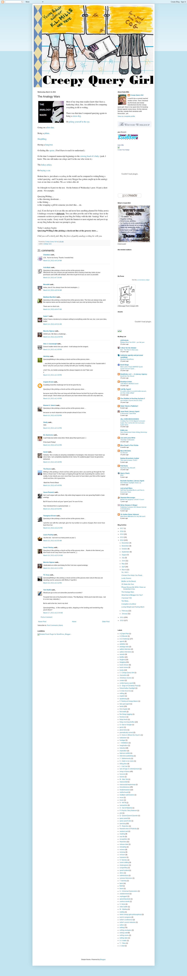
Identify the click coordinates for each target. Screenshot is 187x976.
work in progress (125, 917)
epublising (123, 699)
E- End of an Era (125, 691)
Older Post (105, 622)
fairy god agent (125, 704)
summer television (126, 878)
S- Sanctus (123, 860)
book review (124, 667)
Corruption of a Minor (128, 604)
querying (123, 823)
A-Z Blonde (123, 636)
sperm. (52, 150)
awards (122, 654)
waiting (122, 912)
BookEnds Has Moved (127, 376)
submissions (124, 875)
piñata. (47, 133)
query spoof (124, 818)
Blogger (102, 959)
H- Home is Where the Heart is (130, 735)
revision (122, 855)
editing (122, 693)
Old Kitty (46, 356)
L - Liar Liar (123, 766)
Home (74, 622)
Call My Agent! (125, 389)
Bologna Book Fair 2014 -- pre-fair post (132, 342)
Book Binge (124, 365)
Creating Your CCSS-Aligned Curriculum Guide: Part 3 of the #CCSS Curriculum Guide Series (132, 423)
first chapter (124, 709)
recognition (123, 839)
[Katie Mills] (119, 148)
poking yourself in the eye (79, 121)
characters (123, 675)
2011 (122, 617)
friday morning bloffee (127, 722)
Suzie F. (46, 316)
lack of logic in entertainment (129, 769)
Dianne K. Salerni (49, 405)
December (125, 543)
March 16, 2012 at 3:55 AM (52, 541)
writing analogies (125, 930)
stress (122, 873)
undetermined (124, 894)
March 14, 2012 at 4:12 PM (52, 428)
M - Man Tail (124, 779)
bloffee (122, 657)
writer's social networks (127, 922)
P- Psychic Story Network (128, 810)
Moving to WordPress (127, 359)
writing (122, 927)
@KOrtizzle (124, 340)
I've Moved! (123, 452)
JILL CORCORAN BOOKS (129, 419)
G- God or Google (126, 725)
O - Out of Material (126, 808)
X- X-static (123, 940)
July (123, 558)
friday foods (124, 719)
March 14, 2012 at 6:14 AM (52, 261)
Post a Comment (46, 617)
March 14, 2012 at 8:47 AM (52, 309)
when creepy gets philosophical (130, 914)
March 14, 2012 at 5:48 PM (52, 462)
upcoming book (125, 899)
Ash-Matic (47, 267)
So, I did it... (125, 572)
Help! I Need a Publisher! (129, 406)
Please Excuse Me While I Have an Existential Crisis (133, 588)
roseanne (123, 857)
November (125, 546)
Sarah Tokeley (48, 547)
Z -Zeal (122, 946)
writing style (124, 938)
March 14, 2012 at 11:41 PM (52, 528)
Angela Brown (48, 382)
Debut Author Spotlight (127, 688)
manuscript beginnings (127, 784)
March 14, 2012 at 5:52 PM (52, 509)
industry (122, 748)
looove (122, 777)
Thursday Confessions (127, 439)
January (125, 614)
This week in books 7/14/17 (128, 460)
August (124, 555)
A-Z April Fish (124, 634)
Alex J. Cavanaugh (50, 344)
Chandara (46, 255)
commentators (141, 280)
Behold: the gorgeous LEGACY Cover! (132, 499)
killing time (123, 764)
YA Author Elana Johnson (129, 514)
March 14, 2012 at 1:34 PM (52, 375)
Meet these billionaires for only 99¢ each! (132, 516)
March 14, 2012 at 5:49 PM (52, 485)
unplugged (123, 896)
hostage (122, 740)
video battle (124, 907)
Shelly (45, 422)
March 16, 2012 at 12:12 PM (53, 568)
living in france (125, 771)
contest (122, 680)
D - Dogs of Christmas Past (129, 686)
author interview (125, 649)
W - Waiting (123, 909)
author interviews (125, 652)
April (123, 567)
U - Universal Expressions (129, 891)
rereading (123, 847)
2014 (122, 534)
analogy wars (47, 244)
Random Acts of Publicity (128, 829)
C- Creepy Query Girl (127, 673)
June (124, 561)
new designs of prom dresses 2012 (131, 400)
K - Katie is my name (127, 761)
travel (121, 888)
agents (122, 641)
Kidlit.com (124, 430)
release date (124, 844)
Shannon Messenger (127, 498)
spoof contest (124, 870)
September (126, 552)
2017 (122, 528)
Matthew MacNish (49, 297)
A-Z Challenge (125, 639)
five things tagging (126, 714)
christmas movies (126, 678)
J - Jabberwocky (125, 758)
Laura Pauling (48, 535)
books (122, 670)
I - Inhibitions (124, 743)
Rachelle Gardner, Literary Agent (132, 481)
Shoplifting (42, 139)
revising (122, 852)
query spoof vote (125, 821)
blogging (123, 662)
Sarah (45, 452)
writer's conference (126, 920)
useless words (125, 901)
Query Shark (125, 473)
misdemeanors (125, 790)
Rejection (123, 842)
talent (121, 883)
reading (122, 834)
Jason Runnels (48, 492)
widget (147, 280)
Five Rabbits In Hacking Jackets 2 (132, 398)
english (122, 696)
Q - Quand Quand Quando (129, 816)
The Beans (47, 469)
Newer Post (42, 622)
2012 (122, 540)
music (122, 800)
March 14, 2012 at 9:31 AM (52, 324)
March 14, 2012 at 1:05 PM (52, 349)
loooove (122, 774)
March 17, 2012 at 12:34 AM (53, 613)
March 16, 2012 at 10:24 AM (53, 555)
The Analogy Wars (127, 592)
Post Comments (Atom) (55, 625)
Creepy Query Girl (136, 95)
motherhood (124, 792)
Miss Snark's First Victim (129, 445)
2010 (122, 620)
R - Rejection (124, 826)
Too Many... (125, 601)
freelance (123, 717)
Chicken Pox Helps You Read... (132, 575)
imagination (124, 745)
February (125, 611)
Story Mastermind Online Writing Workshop (133, 432)
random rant (124, 831)
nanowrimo (123, 805)
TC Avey (46, 575)
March (124, 570)
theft (121, 886)
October (125, 549)
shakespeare (124, 865)
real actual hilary (126, 488)
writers (122, 925)
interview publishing (126, 756)
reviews (122, 849)
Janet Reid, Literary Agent (129, 411)
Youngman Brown (49, 516)
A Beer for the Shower (128, 348)
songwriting (124, 868)
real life (122, 836)
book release (124, 665)
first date (50, 127)
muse (121, 797)
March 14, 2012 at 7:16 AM (52, 277)
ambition (123, 644)
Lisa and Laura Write (127, 438)
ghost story (123, 730)
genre (122, 727)
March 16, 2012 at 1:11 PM (52, 583)
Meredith (46, 284)
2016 (122, 531)
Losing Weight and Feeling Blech (132, 607)
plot (121, 813)
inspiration (123, 751)
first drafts (123, 712)
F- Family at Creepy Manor (129, 701)
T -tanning (123, 881)
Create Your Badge (123, 150)
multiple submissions (127, 795)
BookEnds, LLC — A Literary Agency (133, 374)
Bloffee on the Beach (128, 581)
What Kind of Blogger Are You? (132, 595)
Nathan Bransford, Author (129, 458)
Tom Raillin (47, 590)
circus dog (76, 116)
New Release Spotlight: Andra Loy (130, 482)
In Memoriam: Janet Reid (128, 413)
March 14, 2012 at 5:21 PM (52, 445)
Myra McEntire (125, 451)
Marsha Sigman (49, 331)
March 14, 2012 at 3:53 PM (52, 415)
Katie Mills (121, 145)
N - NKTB (123, 803)
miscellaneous (125, 787)
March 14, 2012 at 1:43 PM (52, 398)
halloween (123, 738)
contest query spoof (126, 683)
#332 (121, 475)
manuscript (123, 782)
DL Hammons (48, 435)
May (123, 564)
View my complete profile (126, 116)
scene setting (124, 862)
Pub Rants (124, 466)
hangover (49, 144)
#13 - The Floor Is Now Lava (129, 350)
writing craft (123, 933)
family (122, 706)
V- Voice (122, 904)
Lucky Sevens (126, 578)
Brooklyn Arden (126, 382)
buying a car (45, 170)
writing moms (124, 935)
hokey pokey (46, 164)
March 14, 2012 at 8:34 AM (52, 290)
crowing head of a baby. (89, 156)
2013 (122, 537)
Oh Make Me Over (127, 584)
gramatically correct (126, 732)
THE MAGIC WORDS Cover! (129, 383)
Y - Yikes (123, 943)
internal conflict (125, 753)
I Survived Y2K (126, 598)
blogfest (122, 660)
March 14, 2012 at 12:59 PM (53, 337)
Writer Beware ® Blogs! (128, 505)
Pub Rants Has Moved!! (127, 468)
